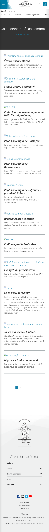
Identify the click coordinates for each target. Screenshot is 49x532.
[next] (28, 388)
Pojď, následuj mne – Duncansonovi (17, 165)
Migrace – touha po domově (21, 360)
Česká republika (8, 11)
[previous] (5, 388)
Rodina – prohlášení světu (20, 244)
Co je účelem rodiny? (17, 293)
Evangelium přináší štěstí (19, 270)
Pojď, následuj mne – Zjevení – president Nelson (22, 191)
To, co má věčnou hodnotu (20, 332)
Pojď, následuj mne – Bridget (21, 141)
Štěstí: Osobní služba (17, 61)
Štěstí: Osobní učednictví (19, 86)
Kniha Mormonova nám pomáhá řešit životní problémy (24, 113)
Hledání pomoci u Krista (19, 218)
